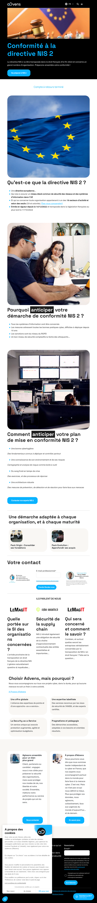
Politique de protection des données (47, 581)
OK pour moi (44, 891)
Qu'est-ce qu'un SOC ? (54, 847)
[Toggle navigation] (82, 4)
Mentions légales (57, 894)
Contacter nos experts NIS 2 (22, 500)
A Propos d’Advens (17, 691)
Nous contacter (32, 820)
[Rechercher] (78, 4)
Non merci (10, 891)
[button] (5, 899)
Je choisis (27, 891)
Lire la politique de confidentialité (15, 883)
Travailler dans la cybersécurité (54, 854)
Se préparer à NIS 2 (18, 73)
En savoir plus (74, 820)
